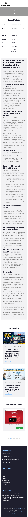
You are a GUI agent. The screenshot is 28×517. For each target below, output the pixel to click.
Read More (8, 361)
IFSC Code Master (18, 508)
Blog (4, 476)
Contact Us (6, 480)
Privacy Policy (6, 483)
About (4, 478)
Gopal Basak (8, 347)
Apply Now (19, 428)
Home (11, 13)
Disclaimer (6, 485)
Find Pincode (6, 474)
